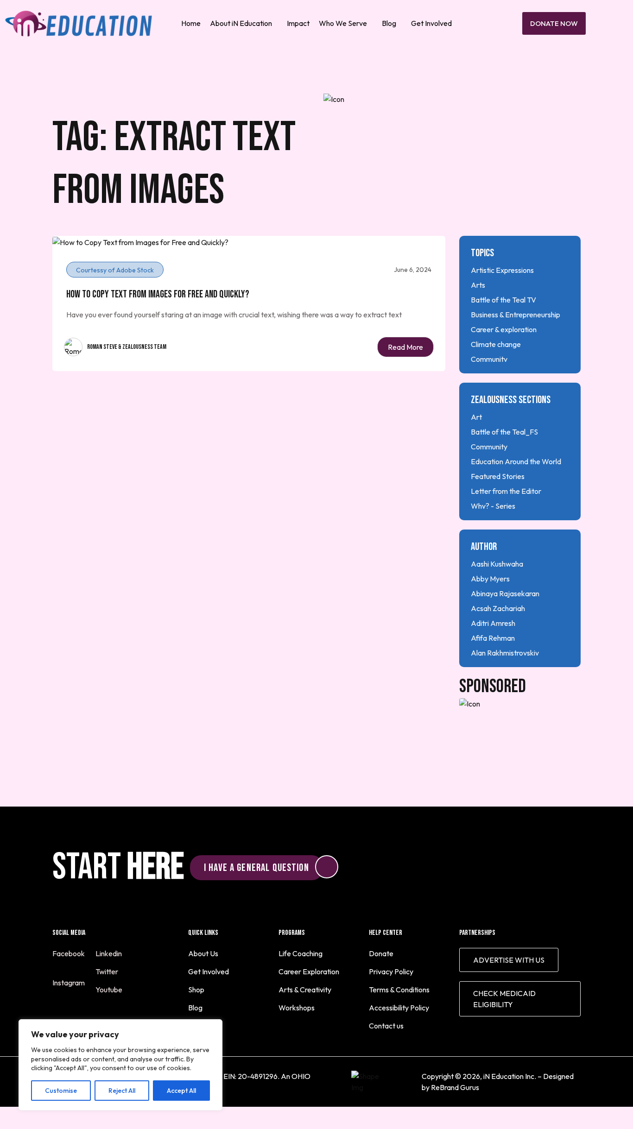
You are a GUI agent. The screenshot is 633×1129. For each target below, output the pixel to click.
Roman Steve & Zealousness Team (126, 347)
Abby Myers (490, 578)
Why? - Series (493, 506)
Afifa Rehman (493, 638)
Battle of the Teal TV (503, 299)
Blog (389, 23)
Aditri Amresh (493, 623)
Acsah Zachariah (498, 608)
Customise (61, 1090)
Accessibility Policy (399, 1007)
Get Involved (431, 23)
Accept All (181, 1090)
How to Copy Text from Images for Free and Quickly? (157, 294)
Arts (478, 285)
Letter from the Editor (506, 491)
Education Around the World (516, 461)
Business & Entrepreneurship (515, 314)
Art (476, 417)
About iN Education (241, 23)
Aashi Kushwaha (497, 563)
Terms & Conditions (399, 989)
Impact (298, 23)
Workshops (297, 1007)
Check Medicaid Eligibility (504, 999)
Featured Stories (498, 476)
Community (489, 359)
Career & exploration (504, 329)
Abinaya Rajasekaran (505, 593)
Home (191, 23)
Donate (381, 953)
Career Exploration (309, 971)
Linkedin (109, 953)
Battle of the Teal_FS (504, 431)
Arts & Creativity (305, 989)
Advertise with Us (508, 960)
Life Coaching (301, 953)
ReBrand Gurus (455, 1087)
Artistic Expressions (502, 270)
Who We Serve (343, 23)
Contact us (386, 1025)
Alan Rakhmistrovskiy (505, 652)
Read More (405, 347)
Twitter (107, 971)
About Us (203, 953)
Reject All (121, 1090)
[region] (120, 1064)
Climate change (496, 344)
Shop (196, 989)
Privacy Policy (391, 971)
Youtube (109, 989)
